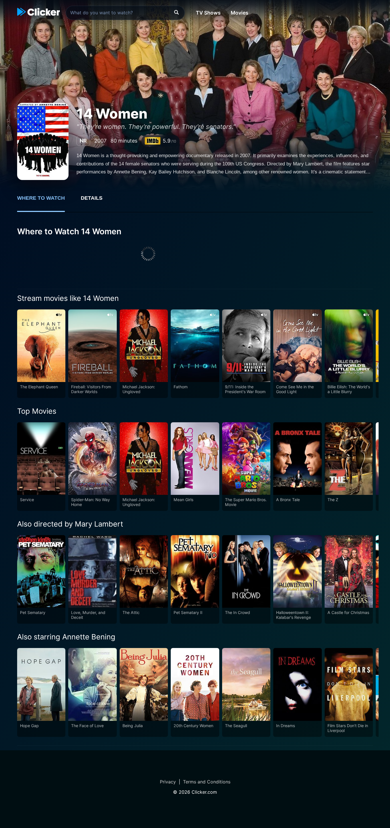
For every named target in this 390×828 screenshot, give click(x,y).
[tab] (45, 201)
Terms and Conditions (206, 782)
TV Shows (208, 13)
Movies (239, 13)
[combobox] (125, 13)
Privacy (168, 782)
